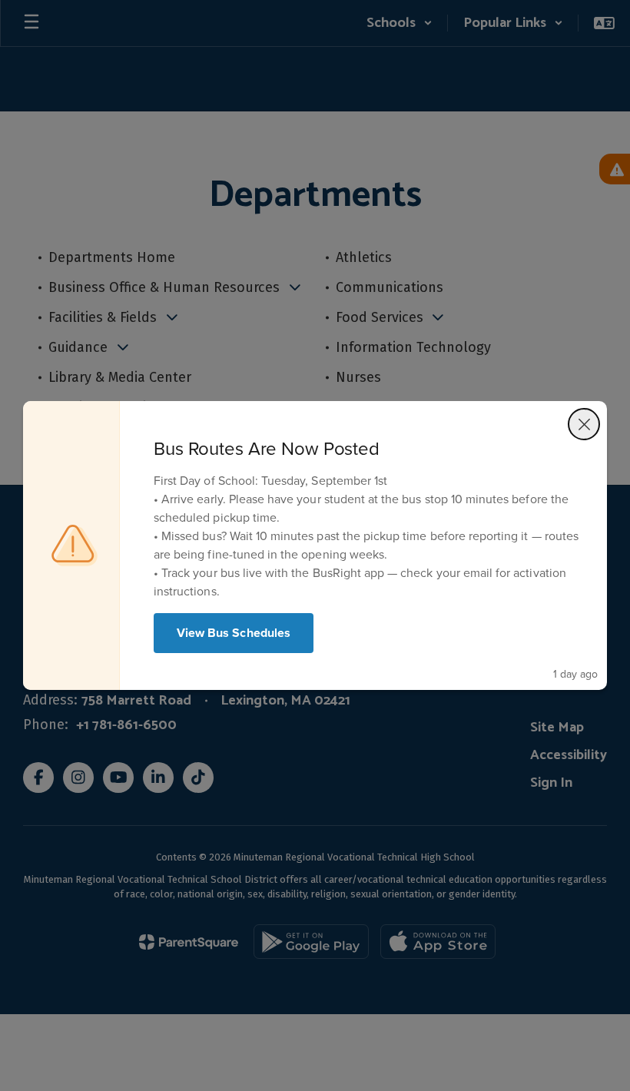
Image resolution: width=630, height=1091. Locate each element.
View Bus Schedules (233, 633)
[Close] (584, 424)
